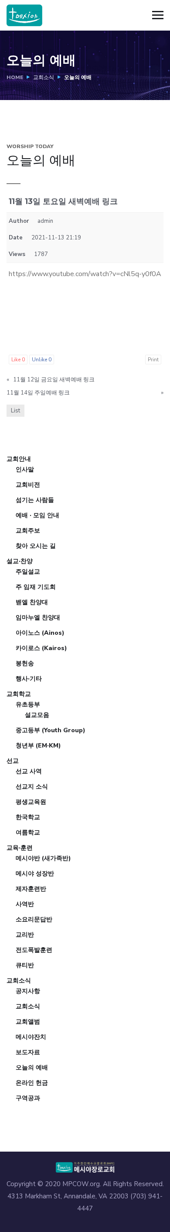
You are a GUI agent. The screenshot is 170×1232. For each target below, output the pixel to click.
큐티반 (25, 965)
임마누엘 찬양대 (38, 617)
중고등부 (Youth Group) (50, 730)
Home (15, 77)
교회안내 (19, 459)
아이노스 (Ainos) (40, 633)
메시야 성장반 (35, 873)
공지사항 (28, 991)
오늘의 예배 (32, 1067)
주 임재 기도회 (36, 587)
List (15, 411)
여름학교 (28, 832)
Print (153, 359)
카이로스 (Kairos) (41, 648)
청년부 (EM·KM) (38, 745)
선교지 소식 (32, 786)
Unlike (41, 359)
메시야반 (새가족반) (43, 858)
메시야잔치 (31, 1037)
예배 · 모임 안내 (37, 515)
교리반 (25, 935)
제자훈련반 (31, 889)
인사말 (25, 469)
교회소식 (43, 77)
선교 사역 (29, 771)
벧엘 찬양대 (32, 602)
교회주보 (28, 530)
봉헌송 (25, 663)
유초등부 (28, 704)
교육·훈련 (20, 848)
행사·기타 (29, 679)
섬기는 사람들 (35, 500)
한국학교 (28, 817)
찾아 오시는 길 (36, 546)
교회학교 (19, 694)
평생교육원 (31, 802)
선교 (13, 761)
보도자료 (28, 1052)
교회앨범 (28, 1021)
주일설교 (28, 572)
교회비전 (28, 485)
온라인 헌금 (32, 1083)
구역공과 (28, 1098)
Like (18, 359)
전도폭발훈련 (34, 950)
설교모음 (37, 715)
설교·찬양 (20, 561)
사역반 (25, 904)
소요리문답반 (34, 919)
